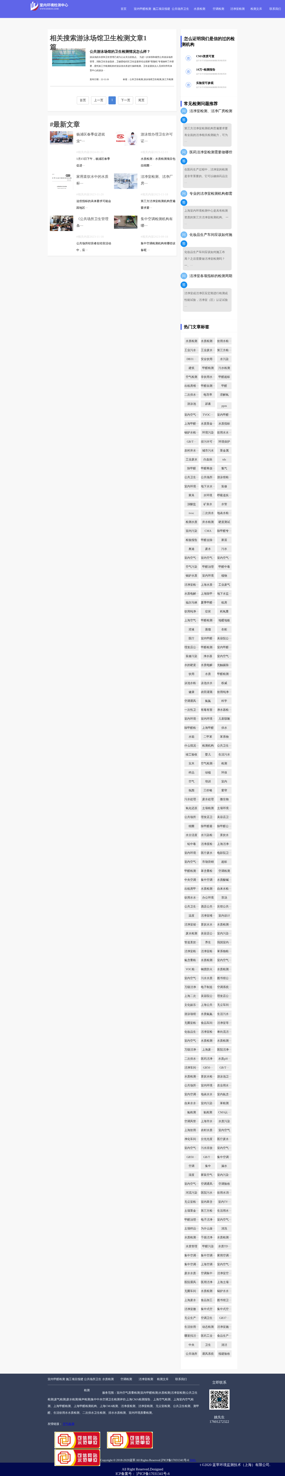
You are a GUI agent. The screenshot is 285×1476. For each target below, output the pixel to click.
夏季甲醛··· (208, 602)
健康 (191, 692)
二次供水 (208, 513)
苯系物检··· (224, 951)
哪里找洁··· (191, 1335)
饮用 (191, 674)
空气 (191, 781)
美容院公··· (224, 638)
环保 (224, 772)
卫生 (208, 1344)
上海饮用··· (191, 1130)
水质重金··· (208, 423)
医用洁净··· (208, 1282)
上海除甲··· (208, 593)
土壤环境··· (224, 808)
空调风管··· (191, 1121)
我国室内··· (224, 942)
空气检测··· (208, 763)
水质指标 (224, 423)
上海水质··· (208, 584)
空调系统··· (224, 987)
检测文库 (256, 8)
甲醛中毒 (224, 566)
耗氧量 (224, 611)
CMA (208, 530)
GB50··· (208, 1067)
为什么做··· (208, 1228)
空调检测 (218, 8)
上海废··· (208, 1049)
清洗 (224, 1228)
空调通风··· (191, 701)
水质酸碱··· (224, 879)
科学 (224, 701)
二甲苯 (208, 736)
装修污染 (191, 656)
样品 (191, 772)
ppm (224, 405)
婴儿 (208, 754)
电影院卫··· (224, 852)
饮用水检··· (224, 341)
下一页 (125, 100)
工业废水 (191, 459)
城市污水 (208, 450)
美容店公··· (208, 933)
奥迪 (191, 549)
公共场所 (191, 1353)
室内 (224, 781)
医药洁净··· (208, 1058)
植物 (224, 575)
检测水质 (191, 522)
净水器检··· (224, 709)
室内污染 (191, 530)
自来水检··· (224, 888)
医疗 (191, 638)
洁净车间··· (191, 1067)
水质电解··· (191, 593)
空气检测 (191, 377)
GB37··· (224, 1318)
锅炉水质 (191, 575)
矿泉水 (208, 504)
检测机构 (208, 745)
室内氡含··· (224, 1094)
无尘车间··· (224, 1004)
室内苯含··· (208, 1201)
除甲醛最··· (208, 826)
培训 (208, 781)
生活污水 (224, 754)
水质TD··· (224, 1246)
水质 (208, 674)
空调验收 (224, 1183)
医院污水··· (208, 1192)
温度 (191, 915)
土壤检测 (208, 808)
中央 (191, 1344)
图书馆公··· (224, 978)
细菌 (191, 826)
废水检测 (191, 933)
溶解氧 (224, 394)
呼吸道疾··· (224, 495)
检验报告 (191, 540)
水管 (224, 504)
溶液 (191, 629)
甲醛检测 (208, 368)
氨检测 (191, 1112)
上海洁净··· (224, 844)
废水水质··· (191, 1273)
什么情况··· (191, 745)
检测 (224, 763)
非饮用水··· (208, 377)
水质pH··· (224, 1058)
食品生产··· (224, 1335)
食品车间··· (208, 1022)
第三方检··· (224, 350)
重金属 (224, 450)
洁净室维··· (208, 915)
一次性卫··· (191, 709)
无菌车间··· (191, 1291)
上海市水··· (208, 1121)
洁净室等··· (224, 1022)
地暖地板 (224, 620)
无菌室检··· (191, 1022)
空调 (191, 1166)
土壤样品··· (191, 1228)
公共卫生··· (191, 477)
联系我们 (275, 8)
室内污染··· (224, 933)
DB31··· (191, 359)
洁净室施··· (224, 1326)
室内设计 (224, 915)
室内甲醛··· (224, 414)
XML (193, 1460)
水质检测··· (208, 341)
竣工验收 (191, 754)
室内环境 (208, 575)
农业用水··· (224, 1085)
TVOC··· (208, 414)
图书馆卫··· (224, 1300)
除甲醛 (191, 468)
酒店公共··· (208, 906)
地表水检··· (224, 513)
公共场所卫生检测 (92, 1385)
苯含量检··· (208, 871)
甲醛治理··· (191, 1219)
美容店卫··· (224, 817)
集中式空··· (208, 1309)
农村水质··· (208, 1130)
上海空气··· (191, 620)
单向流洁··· (224, 1031)
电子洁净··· (208, 1219)
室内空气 (224, 1130)
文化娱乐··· (191, 1004)
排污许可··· (208, 441)
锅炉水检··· (191, 432)
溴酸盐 (191, 504)
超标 (224, 861)
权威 (224, 683)
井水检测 (208, 522)
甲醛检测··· (208, 620)
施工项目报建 (161, 8)
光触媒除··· (224, 665)
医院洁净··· (224, 1049)
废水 (208, 549)
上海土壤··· (224, 1282)
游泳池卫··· (224, 1076)
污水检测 (224, 368)
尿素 (208, 403)
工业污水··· (191, 350)
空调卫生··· (208, 1318)
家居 (224, 540)
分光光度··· (208, 1139)
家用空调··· (224, 1255)
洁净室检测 (237, 8)
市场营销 (208, 861)
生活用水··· (224, 1210)
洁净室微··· (191, 1309)
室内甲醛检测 (142, 8)
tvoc (191, 513)
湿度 (191, 1174)
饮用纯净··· (191, 611)
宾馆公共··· (224, 906)
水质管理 (191, 1246)
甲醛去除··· (208, 540)
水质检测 (199, 8)
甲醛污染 (208, 1246)
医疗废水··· (208, 852)
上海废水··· (191, 1300)
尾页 (141, 100)
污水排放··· (208, 1148)
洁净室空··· (224, 1273)
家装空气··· (208, 1174)
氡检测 (208, 1112)
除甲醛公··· (224, 826)
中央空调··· (191, 879)
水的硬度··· (191, 665)
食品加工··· (208, 1300)
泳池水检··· (191, 683)
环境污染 (208, 432)
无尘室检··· (191, 1201)
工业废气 (224, 584)
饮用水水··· (224, 432)
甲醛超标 (224, 377)
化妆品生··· (191, 1031)
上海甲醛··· (191, 423)
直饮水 (224, 835)
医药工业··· (208, 1335)
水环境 (208, 495)
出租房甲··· (191, 888)
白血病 (208, 459)
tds (224, 459)
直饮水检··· (208, 1076)
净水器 (208, 656)
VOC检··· (191, 969)
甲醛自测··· (208, 385)
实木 (191, 763)
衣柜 (224, 629)
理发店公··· (191, 647)
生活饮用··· (191, 1326)
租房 (224, 602)
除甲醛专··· (224, 530)
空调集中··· (208, 1273)
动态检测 (208, 1326)
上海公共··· (208, 1004)
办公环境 (208, 897)
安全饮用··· (208, 359)
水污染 (224, 359)
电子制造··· (208, 987)
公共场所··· (208, 477)
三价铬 (208, 790)
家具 (191, 495)
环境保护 (224, 441)
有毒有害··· (208, 709)
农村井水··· (191, 450)
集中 (208, 1166)
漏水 (224, 1166)
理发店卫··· (208, 817)
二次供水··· (191, 394)
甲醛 (224, 385)
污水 (224, 549)
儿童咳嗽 (224, 718)
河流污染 (191, 1192)
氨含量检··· (191, 960)
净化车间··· (191, 1139)
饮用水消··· (224, 1192)
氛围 (191, 790)
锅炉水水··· (224, 1291)
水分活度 (191, 835)
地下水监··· (224, 593)
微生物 (224, 799)
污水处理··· (191, 799)
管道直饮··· (191, 942)
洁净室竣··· (191, 924)
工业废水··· (208, 350)
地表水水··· (208, 1094)
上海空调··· (208, 1264)
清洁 (224, 1344)
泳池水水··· (208, 683)
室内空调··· (191, 1094)
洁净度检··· (208, 844)
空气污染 (191, 566)
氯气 (224, 468)
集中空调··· (208, 879)
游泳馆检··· (224, 477)
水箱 (191, 736)
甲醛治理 (208, 566)
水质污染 (224, 1121)
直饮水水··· (208, 924)
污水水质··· (208, 978)
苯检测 (224, 1103)
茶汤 (224, 897)
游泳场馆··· (191, 1014)
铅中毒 (191, 844)
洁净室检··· (191, 584)
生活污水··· (224, 1014)
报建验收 (224, 1353)
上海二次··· (191, 996)
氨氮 (208, 701)
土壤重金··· (191, 1210)
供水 (224, 727)
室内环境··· (191, 486)
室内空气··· (191, 414)
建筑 (191, 368)
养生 (208, 942)
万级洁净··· (191, 987)
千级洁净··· (208, 1237)
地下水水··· (208, 486)
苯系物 (224, 736)
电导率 (208, 394)
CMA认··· (224, 1112)
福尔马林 (191, 602)
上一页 (98, 100)
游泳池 (191, 403)
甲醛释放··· (208, 468)
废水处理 (208, 799)
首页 (123, 8)
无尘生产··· (191, 1318)
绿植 (208, 772)
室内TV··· (224, 1201)
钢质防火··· (208, 969)
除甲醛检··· (191, 727)
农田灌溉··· (208, 692)
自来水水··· (191, 1103)
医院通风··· (191, 1282)
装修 (224, 486)
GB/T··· (191, 441)
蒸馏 (208, 629)
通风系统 (208, 1353)
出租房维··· (191, 385)
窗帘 (224, 790)
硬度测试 (224, 522)
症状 (208, 611)
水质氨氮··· (208, 1014)
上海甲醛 (208, 727)
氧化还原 (191, 808)
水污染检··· (208, 835)
